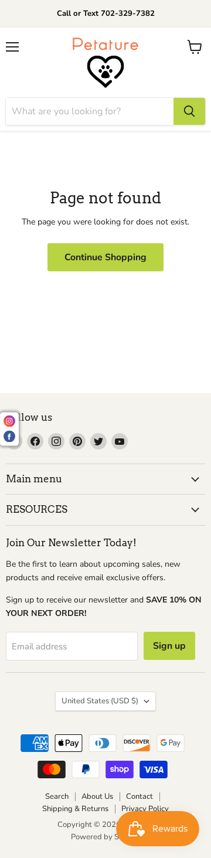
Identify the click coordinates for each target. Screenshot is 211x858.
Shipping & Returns (75, 808)
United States (100, 701)
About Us (97, 796)
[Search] (189, 111)
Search (57, 796)
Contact (139, 796)
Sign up (169, 645)
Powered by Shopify (105, 837)
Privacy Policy (145, 808)
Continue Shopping (105, 257)
